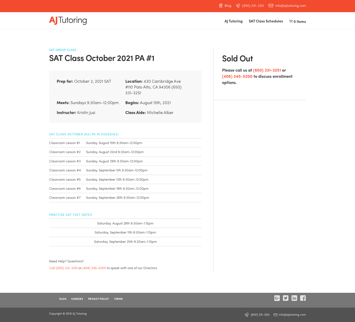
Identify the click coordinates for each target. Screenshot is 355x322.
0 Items (299, 21)
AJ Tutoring (234, 20)
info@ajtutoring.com (290, 5)
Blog (228, 5)
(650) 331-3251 (253, 5)
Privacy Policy (98, 299)
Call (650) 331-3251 (63, 267)
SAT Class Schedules (266, 20)
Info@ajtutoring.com (292, 314)
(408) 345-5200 (237, 76)
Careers (77, 299)
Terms (118, 299)
